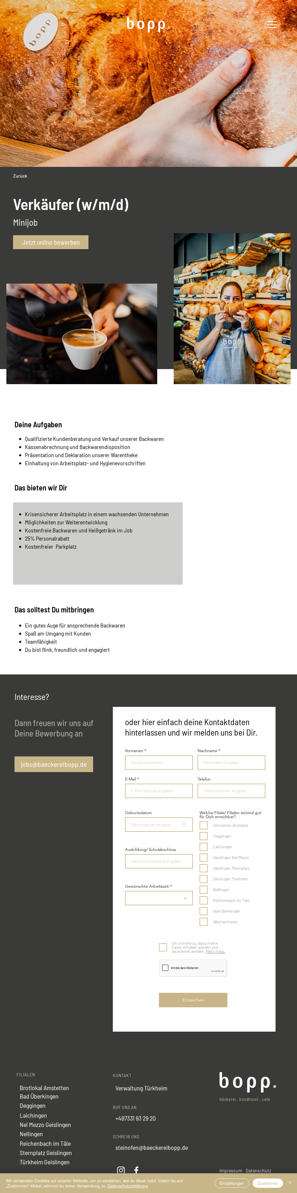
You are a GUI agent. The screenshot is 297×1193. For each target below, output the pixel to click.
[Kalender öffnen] (184, 824)
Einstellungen (232, 1183)
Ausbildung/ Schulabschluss (150, 849)
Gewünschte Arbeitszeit (147, 886)
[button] (272, 24)
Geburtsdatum (138, 813)
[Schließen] (290, 1183)
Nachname (207, 751)
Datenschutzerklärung (128, 1186)
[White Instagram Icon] (121, 1170)
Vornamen (134, 751)
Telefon (204, 779)
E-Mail (130, 779)
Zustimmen (268, 1183)
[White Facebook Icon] (136, 1170)
